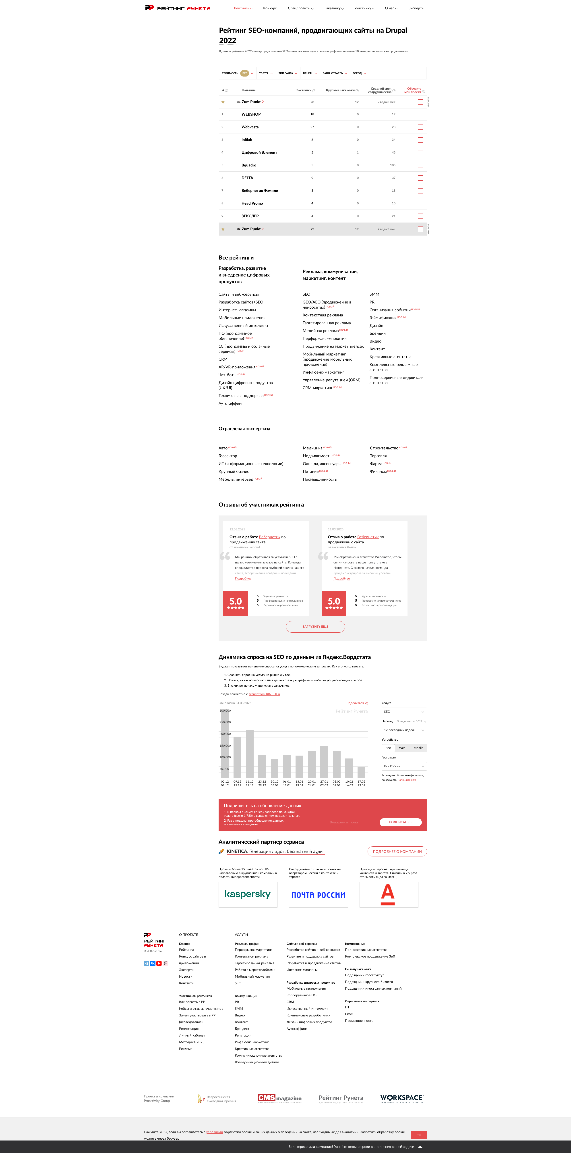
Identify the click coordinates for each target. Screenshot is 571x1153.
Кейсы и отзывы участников (201, 1008)
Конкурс (270, 8)
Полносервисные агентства (366, 949)
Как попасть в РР (192, 1002)
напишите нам (407, 780)
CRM (290, 1002)
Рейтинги (186, 949)
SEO (238, 983)
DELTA (247, 178)
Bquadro (249, 165)
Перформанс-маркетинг (253, 949)
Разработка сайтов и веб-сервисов (313, 949)
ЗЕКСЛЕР (250, 216)
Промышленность (359, 1020)
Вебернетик (269, 537)
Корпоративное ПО (302, 995)
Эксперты (416, 8)
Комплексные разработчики (309, 1015)
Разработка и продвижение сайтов (314, 963)
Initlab (247, 140)
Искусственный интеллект (307, 1008)
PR (237, 1002)
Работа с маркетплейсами (255, 970)
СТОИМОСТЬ (234, 73)
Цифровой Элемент (259, 152)
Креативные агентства (252, 1049)
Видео (240, 1015)
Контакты (186, 983)
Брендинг (242, 1028)
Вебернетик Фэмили (260, 191)
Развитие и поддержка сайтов (310, 956)
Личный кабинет (192, 1035)
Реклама (185, 1049)
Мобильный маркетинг (253, 976)
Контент (241, 1022)
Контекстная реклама (251, 956)
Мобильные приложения (306, 988)
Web (402, 748)
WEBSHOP (251, 114)
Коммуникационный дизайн (257, 1062)
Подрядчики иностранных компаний (373, 988)
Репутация (243, 1035)
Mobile (418, 748)
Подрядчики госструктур (364, 975)
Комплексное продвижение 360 (370, 956)
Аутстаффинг (297, 1028)
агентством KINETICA (264, 694)
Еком (349, 1014)
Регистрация (189, 1028)
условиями (214, 1132)
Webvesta (250, 127)
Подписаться (400, 822)
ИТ (347, 1007)
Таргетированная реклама (254, 963)
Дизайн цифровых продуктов (309, 1022)
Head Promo (252, 203)
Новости (185, 976)
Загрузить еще (315, 626)
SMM (239, 1008)
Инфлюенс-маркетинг (252, 1042)
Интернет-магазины (302, 970)
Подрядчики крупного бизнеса (369, 982)
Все (388, 748)
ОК (419, 1135)
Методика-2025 (192, 1042)
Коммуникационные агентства (258, 1055)
